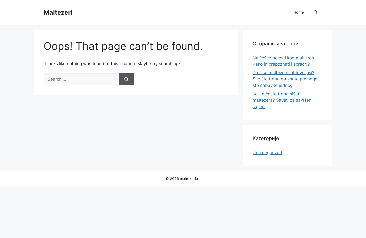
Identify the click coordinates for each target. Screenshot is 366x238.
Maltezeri (58, 12)
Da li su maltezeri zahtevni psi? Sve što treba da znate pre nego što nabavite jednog (285, 79)
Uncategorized (267, 152)
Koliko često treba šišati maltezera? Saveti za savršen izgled (282, 100)
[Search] (126, 79)
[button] (315, 12)
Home (298, 12)
